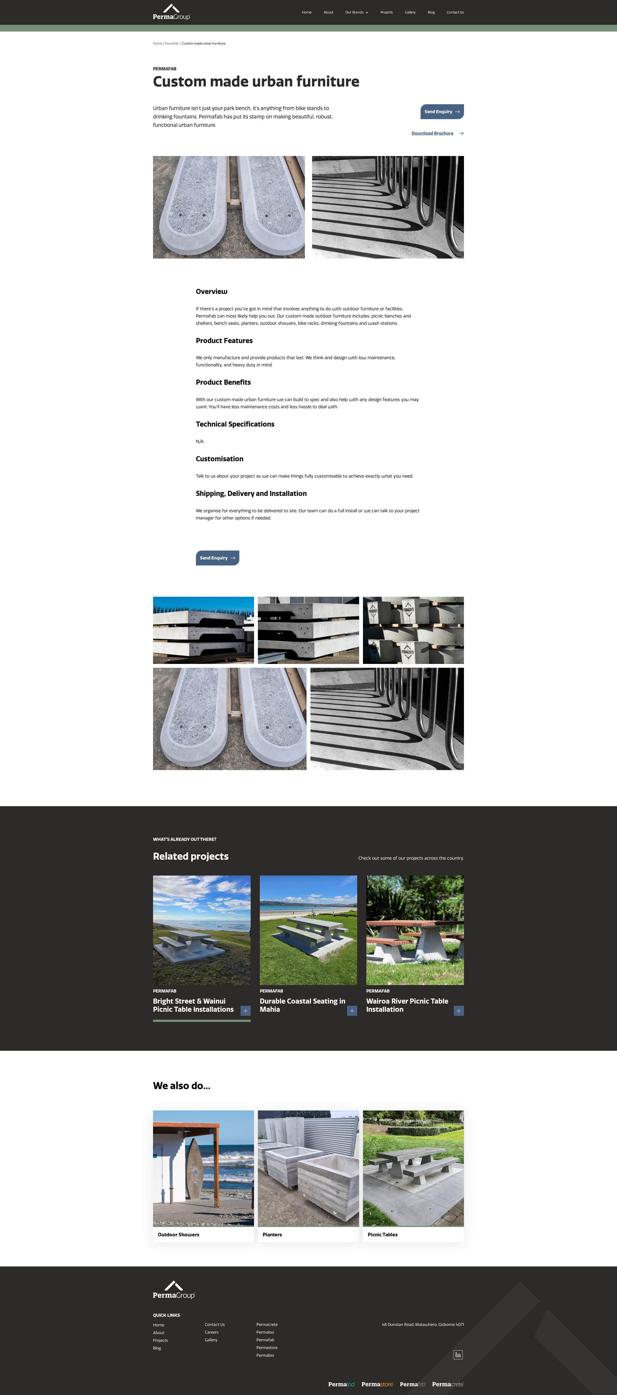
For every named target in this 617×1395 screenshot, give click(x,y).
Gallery (211, 1340)
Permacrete (267, 1324)
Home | (158, 43)
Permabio (265, 1355)
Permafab (172, 43)
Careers (212, 1332)
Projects (160, 1340)
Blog (157, 1348)
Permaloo (265, 1332)
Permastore (267, 1347)
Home (158, 1325)
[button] (356, 12)
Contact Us (215, 1324)
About (158, 1332)
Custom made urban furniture (203, 43)
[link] (171, 12)
